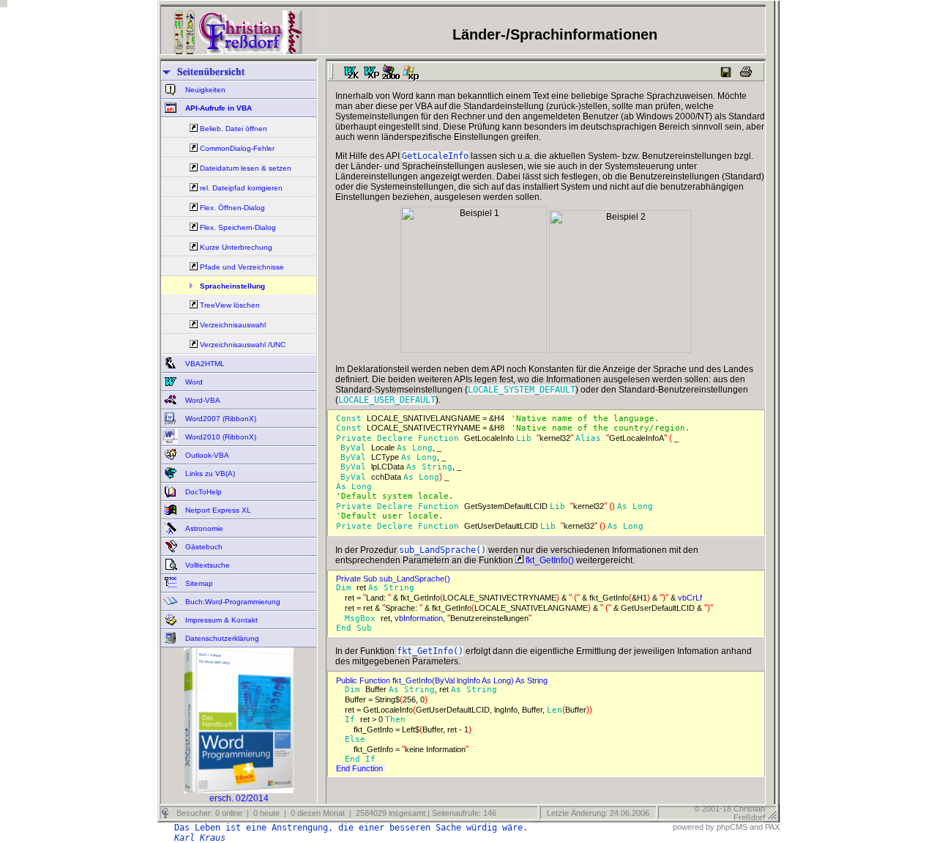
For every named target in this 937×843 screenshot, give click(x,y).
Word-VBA (201, 400)
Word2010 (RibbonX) (219, 437)
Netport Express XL (217, 510)
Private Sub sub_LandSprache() (395, 578)
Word (193, 382)
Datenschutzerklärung (221, 638)
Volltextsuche (206, 565)
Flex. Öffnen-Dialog (232, 208)
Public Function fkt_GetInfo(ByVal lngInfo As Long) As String (444, 680)
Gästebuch (203, 547)
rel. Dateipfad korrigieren (241, 188)
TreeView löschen (230, 305)
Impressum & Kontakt (220, 620)
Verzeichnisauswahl (233, 325)
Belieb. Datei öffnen (233, 129)
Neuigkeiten (204, 90)
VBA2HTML (204, 364)
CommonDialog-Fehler (237, 148)
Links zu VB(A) (209, 473)
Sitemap (198, 583)
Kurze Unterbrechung (236, 247)
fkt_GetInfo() (548, 560)
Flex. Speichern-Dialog (238, 227)
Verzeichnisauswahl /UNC (242, 345)
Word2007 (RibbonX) (219, 419)
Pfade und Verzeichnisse (242, 267)
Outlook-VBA (206, 455)
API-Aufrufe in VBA (217, 108)
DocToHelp (202, 492)
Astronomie (203, 528)
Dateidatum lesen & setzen (245, 168)
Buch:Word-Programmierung (231, 602)
